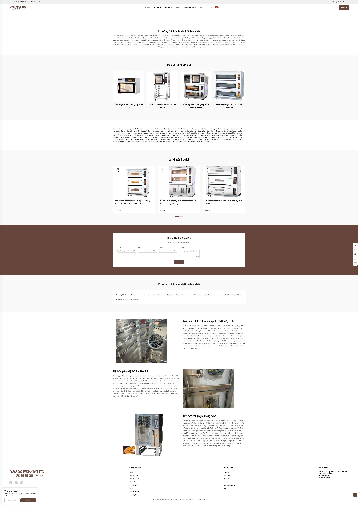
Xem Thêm (118, 210)
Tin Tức (178, 7)
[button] (177, 216)
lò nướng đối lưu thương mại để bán (230, 295)
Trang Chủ (148, 7)
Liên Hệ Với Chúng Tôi (190, 7)
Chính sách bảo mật (201, 499)
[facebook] (16, 482)
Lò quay (131, 472)
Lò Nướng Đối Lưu (134, 479)
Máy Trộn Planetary (134, 491)
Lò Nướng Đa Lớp (133, 475)
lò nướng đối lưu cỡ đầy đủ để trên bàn (128, 299)
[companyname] (18, 7)
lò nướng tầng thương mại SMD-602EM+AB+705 (196, 106)
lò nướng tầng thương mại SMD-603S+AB (229, 106)
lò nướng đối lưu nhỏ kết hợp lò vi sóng (203, 295)
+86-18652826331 (341, 2)
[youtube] (10, 482)
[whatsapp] (355, 254)
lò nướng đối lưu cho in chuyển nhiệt (127, 295)
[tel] (355, 250)
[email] (355, 259)
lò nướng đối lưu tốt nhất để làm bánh (176, 295)
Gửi (179, 262)
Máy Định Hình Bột (134, 485)
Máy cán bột (132, 488)
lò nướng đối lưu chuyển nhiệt (151, 295)
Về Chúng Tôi (157, 7)
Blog (201, 7)
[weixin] (355, 263)
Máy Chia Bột (132, 482)
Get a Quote (344, 7)
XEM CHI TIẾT (128, 86)
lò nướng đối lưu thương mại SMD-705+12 (162, 106)
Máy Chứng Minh (133, 495)
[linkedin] (21, 482)
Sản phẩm (168, 7)
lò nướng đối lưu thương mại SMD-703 (128, 106)
